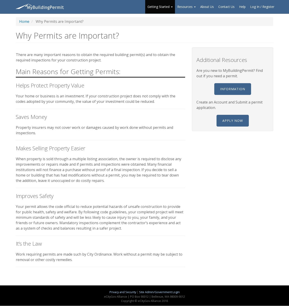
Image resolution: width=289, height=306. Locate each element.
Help (242, 7)
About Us (207, 7)
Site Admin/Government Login (159, 292)
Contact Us (226, 7)
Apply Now (232, 120)
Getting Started (158, 7)
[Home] (41, 7)
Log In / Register (262, 7)
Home (24, 21)
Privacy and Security (123, 292)
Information (232, 89)
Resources (185, 7)
